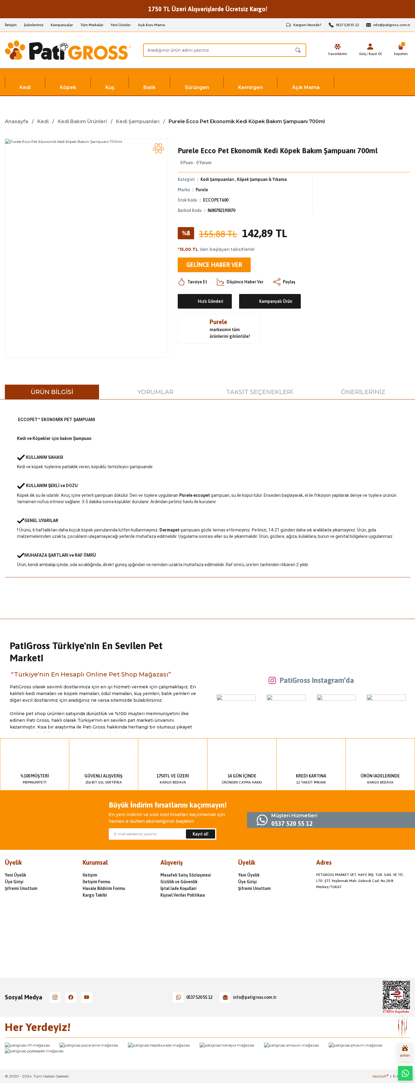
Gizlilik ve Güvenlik (178, 881)
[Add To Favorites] (158, 148)
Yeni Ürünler (121, 25)
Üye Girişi (14, 881)
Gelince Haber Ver (214, 264)
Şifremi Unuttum (21, 888)
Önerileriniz (363, 392)
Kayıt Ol (375, 54)
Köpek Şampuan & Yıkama (262, 179)
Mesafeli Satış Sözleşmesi (185, 875)
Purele (202, 189)
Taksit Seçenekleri (259, 392)
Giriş (362, 54)
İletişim (11, 25)
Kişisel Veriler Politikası (182, 895)
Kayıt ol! (200, 834)
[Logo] (68, 50)
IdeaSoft (380, 1076)
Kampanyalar (62, 25)
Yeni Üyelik (15, 875)
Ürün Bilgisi (52, 392)
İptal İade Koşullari (178, 888)
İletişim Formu (96, 881)
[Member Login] (370, 46)
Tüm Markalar (91, 25)
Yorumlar (155, 392)
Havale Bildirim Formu (104, 888)
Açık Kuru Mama (151, 25)
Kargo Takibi (95, 895)
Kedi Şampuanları (217, 179)
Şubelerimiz (33, 25)
